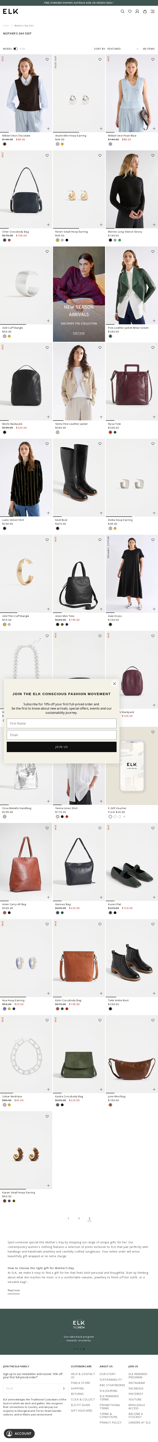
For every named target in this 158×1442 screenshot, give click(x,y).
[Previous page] (68, 1218)
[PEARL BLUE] (110, 144)
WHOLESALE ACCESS (137, 1406)
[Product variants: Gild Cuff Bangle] (48, 320)
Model (7, 48)
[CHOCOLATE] (4, 144)
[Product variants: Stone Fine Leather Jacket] (101, 417)
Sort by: (100, 48)
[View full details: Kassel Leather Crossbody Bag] (79, 670)
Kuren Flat (114, 904)
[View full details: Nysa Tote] (132, 382)
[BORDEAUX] (110, 432)
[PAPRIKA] (67, 816)
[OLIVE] (62, 624)
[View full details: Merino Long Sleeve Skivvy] (132, 189)
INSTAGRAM (137, 1383)
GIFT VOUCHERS (81, 1410)
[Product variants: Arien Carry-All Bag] (48, 897)
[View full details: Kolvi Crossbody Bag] (79, 958)
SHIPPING (77, 1388)
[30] (110, 816)
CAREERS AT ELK (140, 1422)
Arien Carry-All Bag (14, 904)
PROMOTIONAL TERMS (110, 1406)
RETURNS (77, 1394)
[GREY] (115, 240)
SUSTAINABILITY (111, 1379)
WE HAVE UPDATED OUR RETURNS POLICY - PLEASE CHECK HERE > (79, 3)
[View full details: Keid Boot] (79, 478)
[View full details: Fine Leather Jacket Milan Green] (132, 285)
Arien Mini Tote (64, 616)
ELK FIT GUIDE (80, 1405)
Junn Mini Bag (116, 1096)
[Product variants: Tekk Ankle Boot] (154, 993)
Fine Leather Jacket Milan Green (128, 327)
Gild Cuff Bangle (12, 327)
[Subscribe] (63, 1388)
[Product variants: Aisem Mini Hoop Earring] (101, 128)
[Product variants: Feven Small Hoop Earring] (101, 224)
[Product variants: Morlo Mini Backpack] (154, 705)
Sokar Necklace (12, 1096)
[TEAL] (67, 624)
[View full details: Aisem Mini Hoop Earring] (79, 93)
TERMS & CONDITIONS (108, 1415)
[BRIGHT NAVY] (14, 1008)
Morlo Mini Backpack (121, 712)
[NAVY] (4, 240)
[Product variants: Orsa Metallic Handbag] (48, 801)
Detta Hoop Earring (120, 519)
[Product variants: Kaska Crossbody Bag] (101, 1089)
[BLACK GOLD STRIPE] (4, 528)
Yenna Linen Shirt (66, 808)
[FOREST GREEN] (115, 432)
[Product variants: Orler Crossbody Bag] (48, 224)
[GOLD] (62, 144)
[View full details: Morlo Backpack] (26, 382)
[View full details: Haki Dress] (132, 574)
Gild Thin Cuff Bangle (15, 616)
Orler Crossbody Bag (15, 231)
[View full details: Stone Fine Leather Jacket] (79, 382)
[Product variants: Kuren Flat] (154, 897)
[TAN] (9, 240)
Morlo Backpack (12, 423)
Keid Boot (61, 519)
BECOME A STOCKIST (136, 1415)
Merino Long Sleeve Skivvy (125, 231)
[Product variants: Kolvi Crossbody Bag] (101, 993)
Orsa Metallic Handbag (16, 808)
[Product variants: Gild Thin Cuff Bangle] (48, 609)
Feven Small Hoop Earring (71, 231)
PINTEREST (136, 1394)
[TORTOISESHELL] (4, 1201)
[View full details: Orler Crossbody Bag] (26, 189)
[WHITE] (57, 816)
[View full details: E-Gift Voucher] (132, 766)
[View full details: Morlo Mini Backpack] (132, 670)
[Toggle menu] (152, 11)
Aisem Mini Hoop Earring (70, 135)
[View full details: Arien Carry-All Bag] (26, 862)
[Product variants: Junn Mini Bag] (154, 1089)
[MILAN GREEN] (110, 336)
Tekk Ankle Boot (118, 1000)
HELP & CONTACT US (83, 1375)
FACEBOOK (136, 1388)
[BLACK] (67, 240)
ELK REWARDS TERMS (109, 1397)
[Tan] (4, 912)
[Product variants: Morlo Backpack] (48, 417)
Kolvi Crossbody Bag (68, 1000)
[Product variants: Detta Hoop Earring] (154, 513)
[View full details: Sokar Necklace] (26, 1054)
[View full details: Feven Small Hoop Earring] (79, 189)
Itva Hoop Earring (13, 1000)
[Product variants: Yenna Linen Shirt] (101, 801)
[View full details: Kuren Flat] (132, 862)
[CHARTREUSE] (9, 1008)
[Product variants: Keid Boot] (101, 513)
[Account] (137, 11)
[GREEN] (119, 240)
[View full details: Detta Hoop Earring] (132, 478)
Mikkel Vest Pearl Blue (122, 135)
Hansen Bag (63, 904)
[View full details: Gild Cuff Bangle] (26, 285)
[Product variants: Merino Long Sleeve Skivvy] (154, 224)
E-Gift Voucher (117, 808)
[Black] (9, 912)
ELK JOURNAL (109, 1391)
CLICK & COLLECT (83, 1399)
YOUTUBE (135, 1399)
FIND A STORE (80, 1383)
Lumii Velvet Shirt (13, 519)
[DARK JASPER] (110, 912)
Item (22, 48)
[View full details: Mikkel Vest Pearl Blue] (132, 93)
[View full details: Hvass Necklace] (26, 670)
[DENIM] (9, 1201)
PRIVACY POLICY (110, 1422)
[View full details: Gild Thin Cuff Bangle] (26, 574)
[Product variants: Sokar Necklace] (48, 1089)
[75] (119, 816)
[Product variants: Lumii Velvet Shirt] (48, 513)
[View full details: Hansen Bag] (79, 862)
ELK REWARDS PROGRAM (138, 1375)
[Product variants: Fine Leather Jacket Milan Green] (154, 320)
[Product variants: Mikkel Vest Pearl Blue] (154, 128)
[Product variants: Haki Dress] (154, 609)
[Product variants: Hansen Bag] (101, 897)
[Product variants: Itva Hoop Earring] (48, 993)
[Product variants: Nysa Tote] (154, 417)
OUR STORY (107, 1374)
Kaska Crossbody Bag (69, 1096)
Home (6, 25)
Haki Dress (115, 616)
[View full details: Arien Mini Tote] (79, 574)
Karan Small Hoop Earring (18, 1192)
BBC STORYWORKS (112, 1385)
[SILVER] (57, 144)
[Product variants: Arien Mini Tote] (101, 609)
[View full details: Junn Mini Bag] (132, 1054)
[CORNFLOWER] (4, 1008)
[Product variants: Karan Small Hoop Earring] (48, 1185)
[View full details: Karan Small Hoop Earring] (26, 1150)
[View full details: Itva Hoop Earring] (26, 958)
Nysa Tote (114, 423)
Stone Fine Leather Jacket (71, 423)
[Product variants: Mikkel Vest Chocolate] (48, 128)
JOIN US (61, 747)
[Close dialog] (114, 683)
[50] (115, 816)
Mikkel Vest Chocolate (16, 135)
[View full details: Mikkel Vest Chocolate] (26, 93)
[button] (48, 58)
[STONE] (57, 432)
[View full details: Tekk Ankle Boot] (132, 958)
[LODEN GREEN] (57, 1104)
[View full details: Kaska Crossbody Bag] (79, 1054)
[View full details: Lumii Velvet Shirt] (26, 478)
